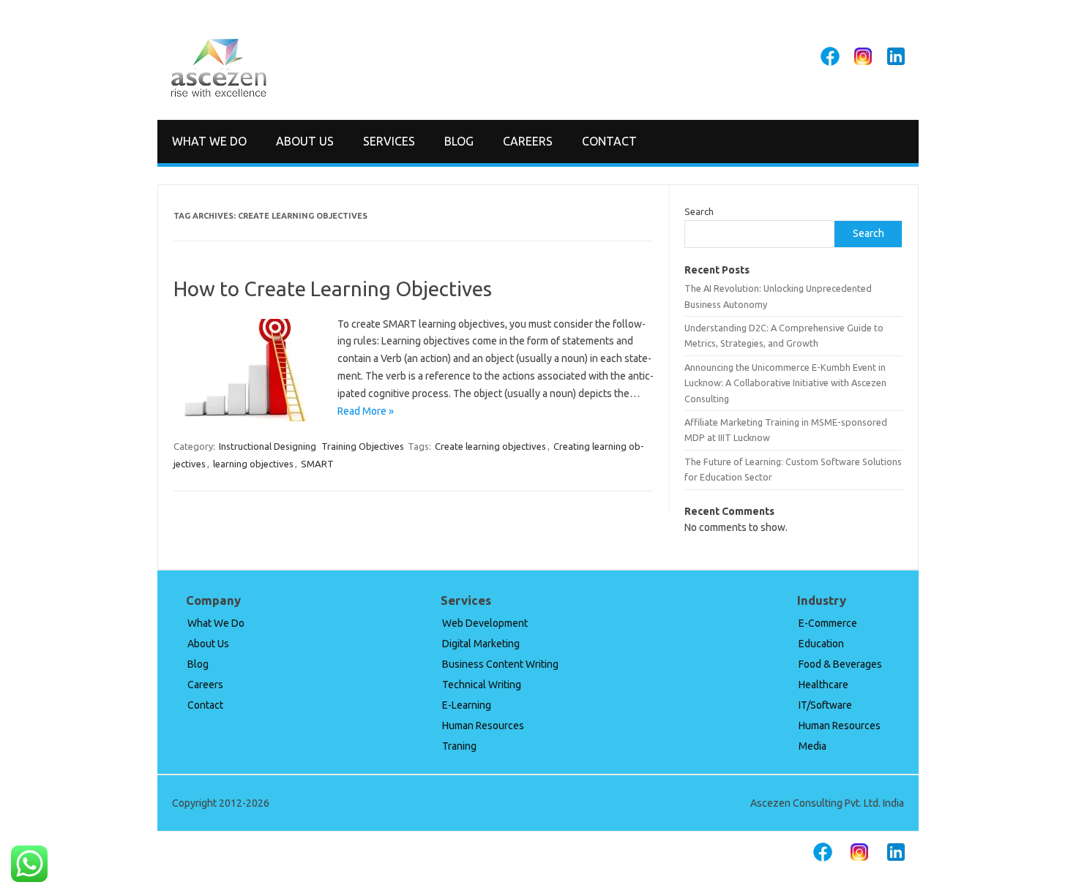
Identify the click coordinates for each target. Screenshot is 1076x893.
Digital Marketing (481, 643)
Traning (459, 746)
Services (389, 141)
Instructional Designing (267, 446)
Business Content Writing (500, 664)
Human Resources (483, 725)
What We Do (209, 141)
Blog (459, 141)
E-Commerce (828, 623)
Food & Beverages (840, 664)
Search (699, 211)
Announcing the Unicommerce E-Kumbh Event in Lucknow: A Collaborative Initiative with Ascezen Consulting (785, 383)
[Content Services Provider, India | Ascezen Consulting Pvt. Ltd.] (218, 94)
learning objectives (253, 464)
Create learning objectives (490, 446)
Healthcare (823, 684)
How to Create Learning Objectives (332, 288)
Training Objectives (362, 446)
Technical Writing (481, 684)
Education (821, 643)
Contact (609, 141)
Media (812, 746)
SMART (317, 464)
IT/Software (825, 705)
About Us (305, 141)
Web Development (485, 623)
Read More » (365, 411)
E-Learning (466, 705)
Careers (528, 141)
